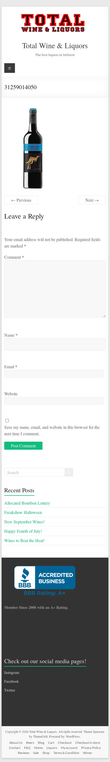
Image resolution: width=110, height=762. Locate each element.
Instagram (11, 672)
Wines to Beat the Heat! (24, 540)
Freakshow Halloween (23, 512)
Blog (41, 743)
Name (11, 335)
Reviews (23, 753)
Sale (36, 753)
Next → (92, 200)
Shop (46, 753)
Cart (51, 743)
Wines (87, 753)
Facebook (11, 681)
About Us (15, 743)
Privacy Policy (91, 748)
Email (10, 366)
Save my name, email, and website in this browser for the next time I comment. (52, 430)
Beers (30, 743)
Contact (14, 748)
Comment (14, 257)
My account (69, 748)
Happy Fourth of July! (23, 531)
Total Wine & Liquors (55, 45)
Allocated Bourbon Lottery (27, 503)
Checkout (65, 743)
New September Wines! (24, 521)
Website (11, 393)
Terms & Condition (66, 753)
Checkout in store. (88, 743)
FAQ (27, 748)
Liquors (51, 748)
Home (38, 748)
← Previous (21, 200)
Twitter (9, 690)
